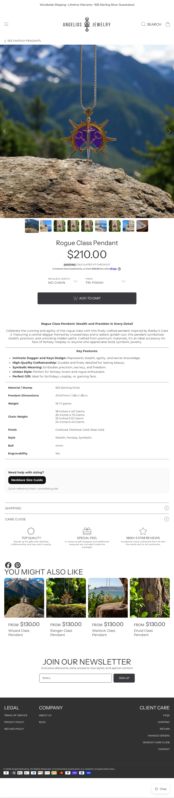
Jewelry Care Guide (156, 742)
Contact (164, 749)
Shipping (70, 264)
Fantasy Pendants (24, 40)
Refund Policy (14, 728)
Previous (4, 131)
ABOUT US (45, 715)
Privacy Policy (14, 722)
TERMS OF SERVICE (15, 715)
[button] (6, 24)
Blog (42, 722)
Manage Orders (159, 735)
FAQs (166, 715)
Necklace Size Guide (27, 480)
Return (165, 728)
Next (169, 131)
